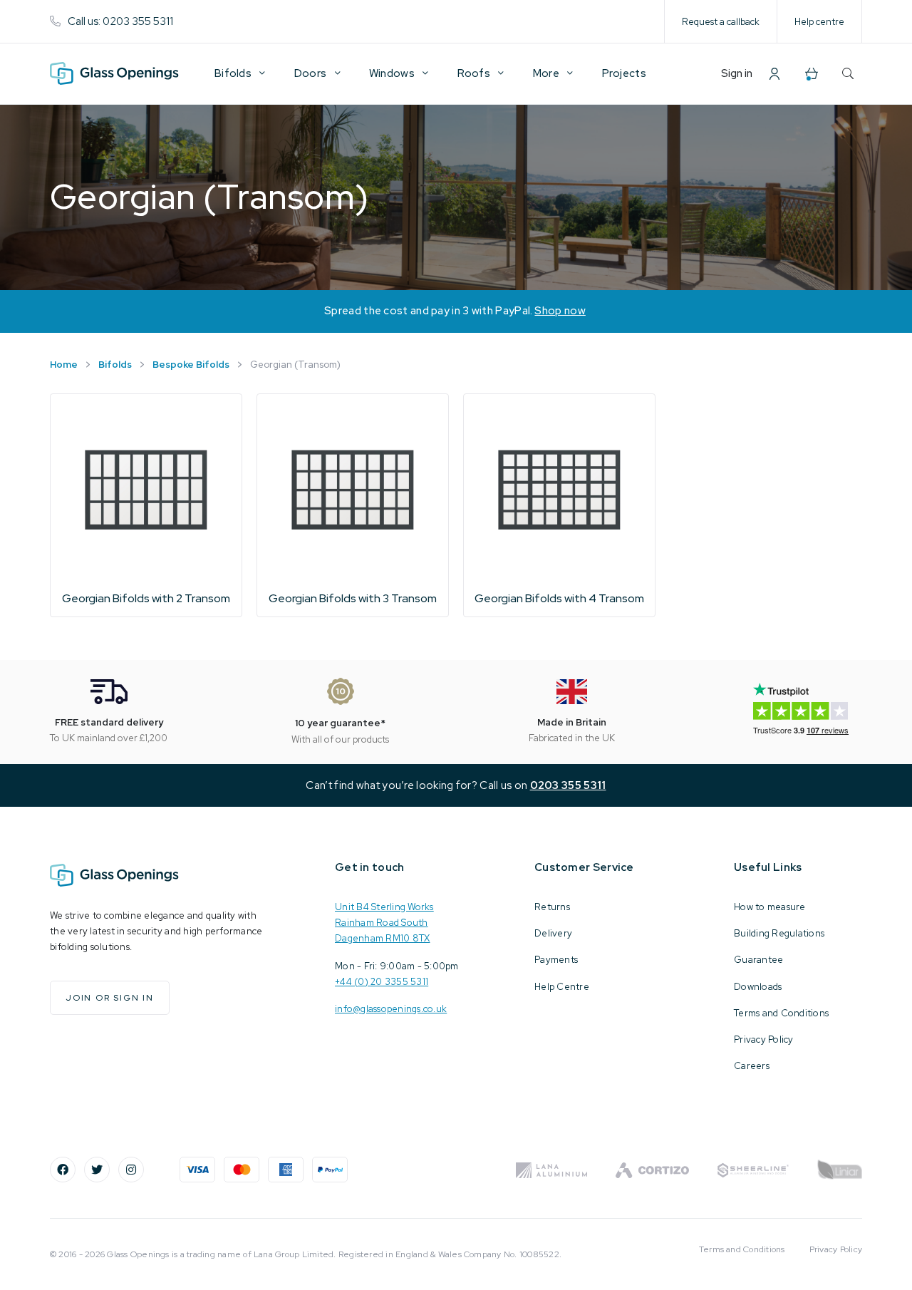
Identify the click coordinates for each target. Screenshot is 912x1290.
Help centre (819, 22)
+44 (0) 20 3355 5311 (381, 982)
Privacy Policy (764, 1039)
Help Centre (561, 987)
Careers (752, 1066)
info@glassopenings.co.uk (391, 1009)
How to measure (770, 907)
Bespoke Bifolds (190, 364)
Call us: (120, 21)
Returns (552, 907)
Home (64, 364)
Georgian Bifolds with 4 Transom (559, 598)
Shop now (559, 311)
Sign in (736, 73)
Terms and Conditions (781, 1013)
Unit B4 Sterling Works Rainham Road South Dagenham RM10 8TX (384, 922)
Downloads (758, 987)
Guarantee (758, 960)
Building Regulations (779, 933)
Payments (556, 960)
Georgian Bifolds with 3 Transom (353, 598)
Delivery (553, 933)
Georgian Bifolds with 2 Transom (146, 598)
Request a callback (721, 22)
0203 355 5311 (568, 785)
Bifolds (115, 364)
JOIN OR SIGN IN (110, 997)
